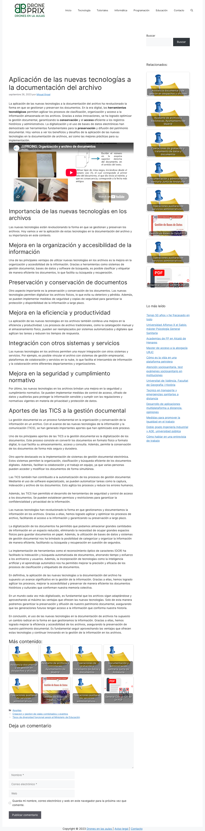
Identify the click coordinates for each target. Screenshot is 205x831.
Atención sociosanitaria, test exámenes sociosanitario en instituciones (164, 371)
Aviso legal (122, 828)
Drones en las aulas (100, 828)
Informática (121, 10)
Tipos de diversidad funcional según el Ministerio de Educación (46, 717)
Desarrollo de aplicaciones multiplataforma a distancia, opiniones (164, 408)
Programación (141, 10)
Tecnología (84, 10)
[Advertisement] (71, 51)
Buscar (150, 35)
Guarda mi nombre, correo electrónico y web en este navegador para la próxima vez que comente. (69, 803)
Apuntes (16, 710)
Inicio (68, 10)
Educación (162, 10)
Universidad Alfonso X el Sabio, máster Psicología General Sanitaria (166, 329)
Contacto (179, 10)
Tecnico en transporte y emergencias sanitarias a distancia (162, 394)
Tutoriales (102, 10)
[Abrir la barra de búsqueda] (191, 10)
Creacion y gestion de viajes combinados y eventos (40, 713)
